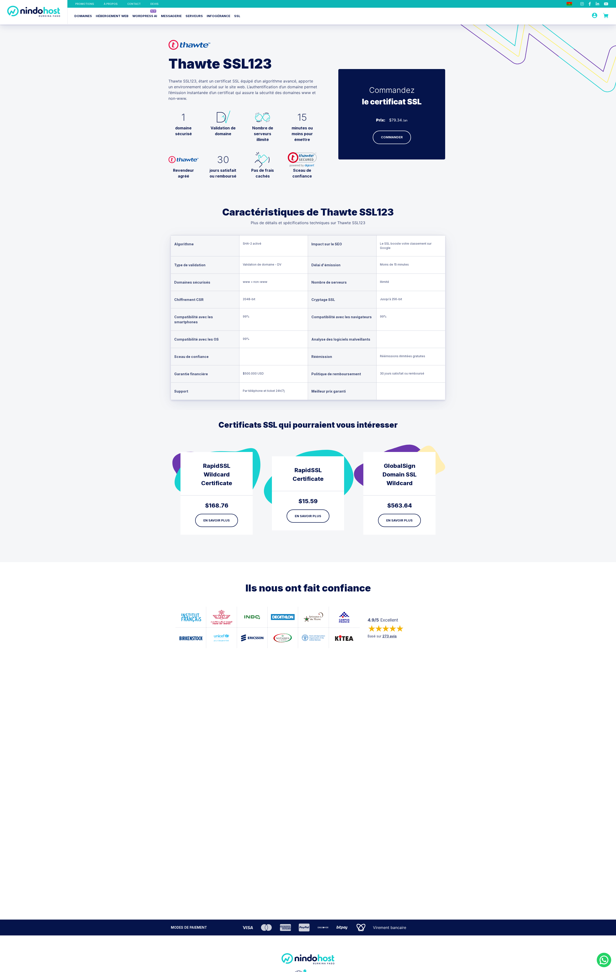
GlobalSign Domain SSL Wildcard (400, 474)
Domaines (83, 16)
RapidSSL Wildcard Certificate (216, 474)
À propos (111, 4)
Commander (392, 137)
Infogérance (218, 16)
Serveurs (194, 16)
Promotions (84, 4)
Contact (134, 4)
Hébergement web (112, 16)
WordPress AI (144, 16)
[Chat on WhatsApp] (604, 960)
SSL (237, 16)
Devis (154, 4)
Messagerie (171, 16)
